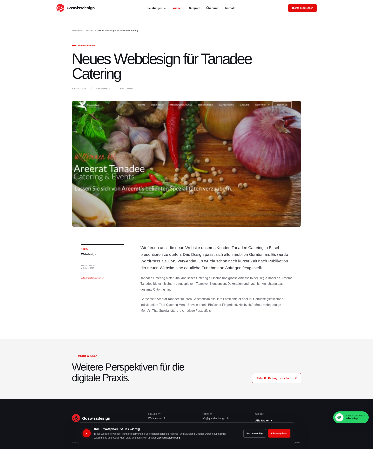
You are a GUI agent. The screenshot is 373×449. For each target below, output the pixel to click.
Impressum (295, 442)
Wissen (177, 8)
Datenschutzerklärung (168, 437)
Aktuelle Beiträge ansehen (276, 378)
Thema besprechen (302, 8)
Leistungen (156, 8)
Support (194, 8)
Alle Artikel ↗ (264, 420)
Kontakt (230, 8)
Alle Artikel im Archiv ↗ (92, 278)
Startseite (77, 30)
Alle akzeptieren (279, 433)
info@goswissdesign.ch (215, 418)
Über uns (212, 8)
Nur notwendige (255, 433)
